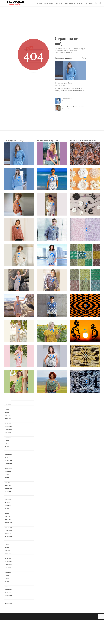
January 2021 (8, 592)
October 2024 (8, 466)
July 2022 (7, 541)
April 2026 (7, 415)
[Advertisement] (52, 18)
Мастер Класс (48, 3)
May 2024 (7, 480)
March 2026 (7, 418)
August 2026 (8, 404)
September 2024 (8, 468)
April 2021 (7, 584)
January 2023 (8, 525)
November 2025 (8, 429)
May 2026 (7, 412)
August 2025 (8, 437)
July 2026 (7, 407)
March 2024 (7, 485)
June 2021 (7, 578)
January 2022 (8, 558)
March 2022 (7, 553)
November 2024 (8, 463)
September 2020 (8, 603)
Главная (39, 3)
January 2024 (8, 491)
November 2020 (8, 598)
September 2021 (8, 570)
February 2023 (8, 522)
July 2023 (7, 508)
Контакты (88, 3)
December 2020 (8, 595)
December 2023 (8, 494)
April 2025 (7, 449)
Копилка (79, 3)
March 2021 (7, 586)
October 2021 (8, 567)
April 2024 (7, 482)
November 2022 (8, 530)
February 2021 (8, 589)
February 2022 (8, 555)
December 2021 (8, 561)
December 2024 (8, 460)
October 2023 (8, 499)
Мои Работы (58, 3)
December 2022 (8, 527)
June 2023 (7, 511)
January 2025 (8, 457)
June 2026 (7, 409)
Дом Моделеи (69, 3)
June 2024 (7, 477)
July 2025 (7, 440)
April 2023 (7, 516)
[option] (70, 86)
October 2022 (8, 533)
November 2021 (8, 564)
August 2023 (8, 505)
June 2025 (7, 443)
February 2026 (8, 421)
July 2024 (7, 474)
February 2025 (8, 454)
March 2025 (7, 452)
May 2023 (7, 513)
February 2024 (8, 488)
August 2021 (8, 572)
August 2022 (8, 539)
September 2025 (8, 435)
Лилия (56, 85)
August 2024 (8, 471)
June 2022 (7, 544)
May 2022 (7, 547)
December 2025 (8, 426)
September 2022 (8, 536)
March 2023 (7, 519)
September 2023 (8, 502)
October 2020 (8, 600)
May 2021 (7, 581)
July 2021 (7, 575)
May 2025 (7, 446)
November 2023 (8, 496)
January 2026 (8, 423)
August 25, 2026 (61, 85)
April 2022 (7, 550)
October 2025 (8, 432)
